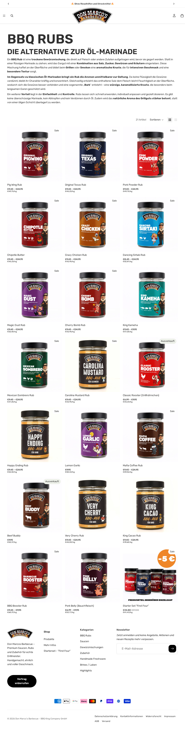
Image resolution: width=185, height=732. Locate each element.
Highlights (86, 670)
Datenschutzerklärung (106, 716)
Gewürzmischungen (91, 647)
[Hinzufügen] (114, 456)
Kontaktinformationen (131, 716)
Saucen (84, 641)
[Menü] (4, 16)
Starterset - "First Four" (57, 650)
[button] (157, 120)
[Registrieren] (172, 648)
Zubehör (85, 652)
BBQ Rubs (85, 635)
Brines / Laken (88, 664)
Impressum (170, 716)
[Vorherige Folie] (12, 154)
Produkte (49, 639)
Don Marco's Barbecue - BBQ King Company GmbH (41, 718)
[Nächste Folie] (56, 154)
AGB (97, 721)
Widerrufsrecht (153, 716)
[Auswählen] (56, 176)
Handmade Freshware (93, 658)
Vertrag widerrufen (22, 681)
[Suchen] (12, 16)
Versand (106, 721)
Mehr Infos (50, 644)
